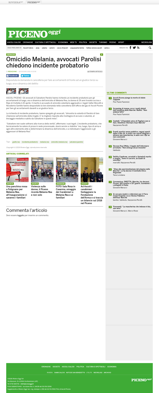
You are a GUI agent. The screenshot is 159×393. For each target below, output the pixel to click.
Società (93, 42)
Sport (121, 42)
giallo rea (16, 142)
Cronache (28, 42)
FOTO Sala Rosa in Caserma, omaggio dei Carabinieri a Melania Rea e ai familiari (66, 192)
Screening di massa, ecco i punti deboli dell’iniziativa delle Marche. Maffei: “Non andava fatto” (130, 110)
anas (37, 48)
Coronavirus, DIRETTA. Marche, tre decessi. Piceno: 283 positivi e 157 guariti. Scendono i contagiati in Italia (131, 183)
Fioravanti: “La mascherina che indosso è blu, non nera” (132, 207)
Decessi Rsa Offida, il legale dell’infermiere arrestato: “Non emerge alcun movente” (131, 147)
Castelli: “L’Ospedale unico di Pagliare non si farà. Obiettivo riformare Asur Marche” (131, 122)
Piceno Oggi (33, 2)
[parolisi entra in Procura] (11, 94)
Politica (83, 42)
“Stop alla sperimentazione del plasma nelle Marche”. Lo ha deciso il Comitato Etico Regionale (131, 171)
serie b (52, 48)
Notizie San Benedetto (75, 372)
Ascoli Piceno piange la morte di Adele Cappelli (129, 99)
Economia (63, 42)
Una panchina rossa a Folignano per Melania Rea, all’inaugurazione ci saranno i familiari (16, 192)
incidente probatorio (30, 142)
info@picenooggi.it (27, 384)
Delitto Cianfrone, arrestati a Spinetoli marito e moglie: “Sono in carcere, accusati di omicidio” (132, 158)
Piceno (112, 42)
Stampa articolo (95, 71)
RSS (138, 48)
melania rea (44, 142)
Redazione (12, 71)
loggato (20, 215)
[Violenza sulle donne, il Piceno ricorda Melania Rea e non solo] (42, 181)
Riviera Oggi (15, 2)
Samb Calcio (59, 372)
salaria (44, 48)
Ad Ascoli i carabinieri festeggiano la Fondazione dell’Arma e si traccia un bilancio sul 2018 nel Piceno (92, 195)
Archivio (107, 372)
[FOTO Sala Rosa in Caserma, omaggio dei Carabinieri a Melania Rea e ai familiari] (67, 181)
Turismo (103, 42)
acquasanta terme (77, 48)
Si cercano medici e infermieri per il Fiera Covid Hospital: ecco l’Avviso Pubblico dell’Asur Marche (130, 196)
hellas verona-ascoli (94, 48)
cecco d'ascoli (62, 48)
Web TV (73, 42)
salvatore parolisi (76, 142)
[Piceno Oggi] (34, 38)
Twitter (134, 48)
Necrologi (146, 42)
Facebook (130, 48)
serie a (106, 48)
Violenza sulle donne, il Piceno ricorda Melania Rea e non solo (41, 190)
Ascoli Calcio (14, 42)
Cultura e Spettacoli (45, 42)
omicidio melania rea (59, 142)
